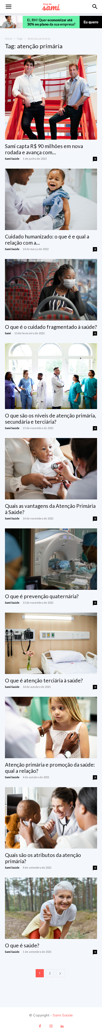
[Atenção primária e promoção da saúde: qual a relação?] (51, 727)
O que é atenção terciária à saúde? (44, 680)
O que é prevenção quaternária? (41, 596)
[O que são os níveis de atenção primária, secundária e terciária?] (51, 376)
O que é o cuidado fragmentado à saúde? (51, 327)
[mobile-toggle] (8, 6)
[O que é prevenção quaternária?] (51, 559)
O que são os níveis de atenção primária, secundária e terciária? (50, 418)
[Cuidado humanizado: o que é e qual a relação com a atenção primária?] (51, 199)
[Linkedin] (62, 1026)
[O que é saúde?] (51, 908)
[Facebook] (40, 1026)
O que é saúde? (22, 945)
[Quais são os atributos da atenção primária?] (51, 818)
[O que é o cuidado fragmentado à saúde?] (51, 289)
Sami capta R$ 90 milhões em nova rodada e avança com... (44, 149)
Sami (8, 333)
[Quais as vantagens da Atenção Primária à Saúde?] (51, 468)
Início (8, 38)
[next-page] (60, 973)
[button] (95, 6)
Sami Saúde (12, 158)
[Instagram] (51, 1026)
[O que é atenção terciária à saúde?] (51, 643)
